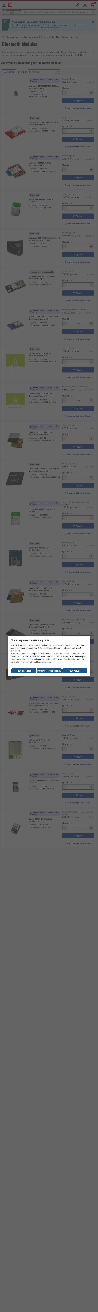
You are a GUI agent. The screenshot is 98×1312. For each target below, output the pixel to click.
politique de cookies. (42, 662)
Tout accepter (23, 670)
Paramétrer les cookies (49, 670)
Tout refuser (74, 670)
